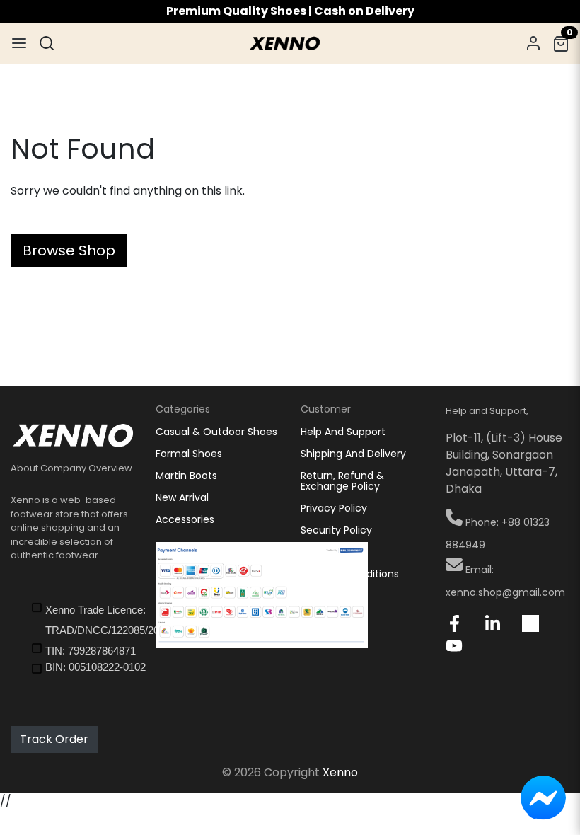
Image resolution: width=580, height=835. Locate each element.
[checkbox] (82, 619)
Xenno (340, 772)
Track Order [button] (54, 739)
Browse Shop (69, 250)
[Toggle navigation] (19, 43)
